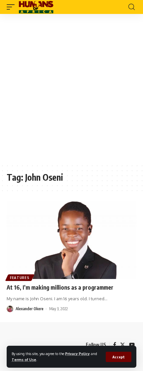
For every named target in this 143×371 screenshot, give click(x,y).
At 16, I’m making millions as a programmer (60, 287)
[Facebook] (114, 344)
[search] (131, 7)
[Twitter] (122, 344)
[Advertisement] (71, 88)
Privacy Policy (77, 353)
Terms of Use (24, 359)
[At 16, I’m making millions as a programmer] (71, 240)
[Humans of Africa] (36, 7)
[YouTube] (131, 344)
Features (20, 278)
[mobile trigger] (12, 7)
